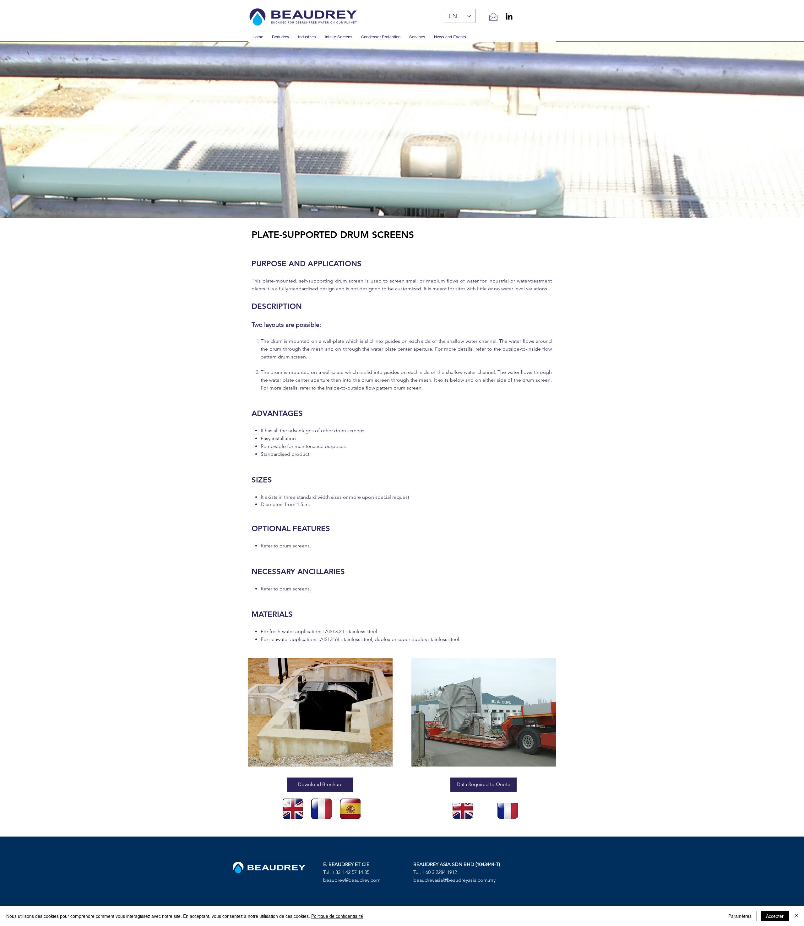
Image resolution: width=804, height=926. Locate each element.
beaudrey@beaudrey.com (352, 880)
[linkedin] (509, 16)
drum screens (295, 546)
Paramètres (740, 916)
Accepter (775, 916)
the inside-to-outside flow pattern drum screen (369, 388)
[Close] (796, 916)
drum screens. (295, 589)
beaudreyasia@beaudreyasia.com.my (454, 880)
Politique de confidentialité (337, 916)
